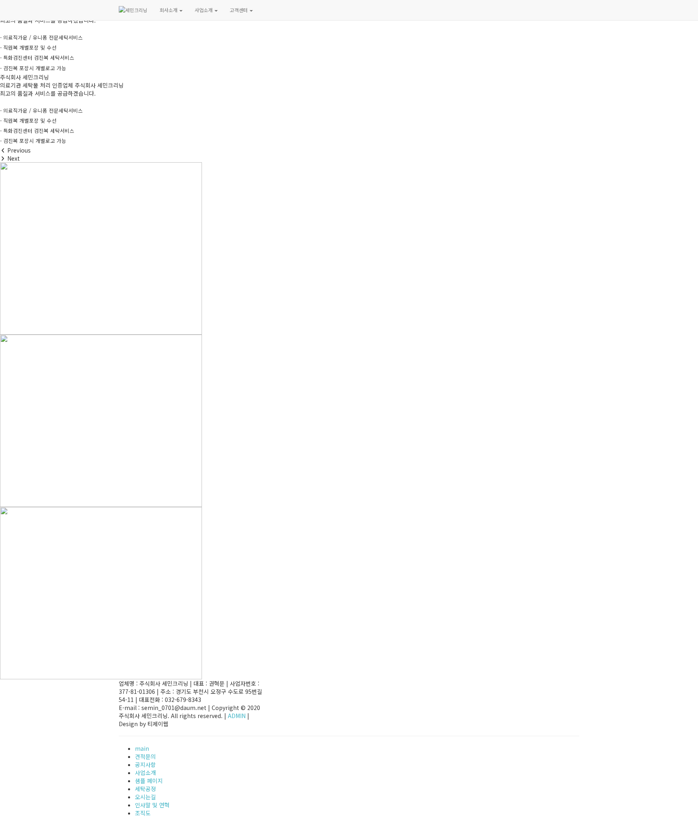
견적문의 (145, 756)
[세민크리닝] (133, 10)
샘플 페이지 (149, 781)
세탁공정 (145, 789)
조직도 (143, 813)
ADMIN (237, 716)
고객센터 (239, 9)
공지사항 (145, 764)
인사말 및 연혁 (152, 805)
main (142, 748)
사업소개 (204, 9)
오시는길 (145, 797)
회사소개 (169, 9)
